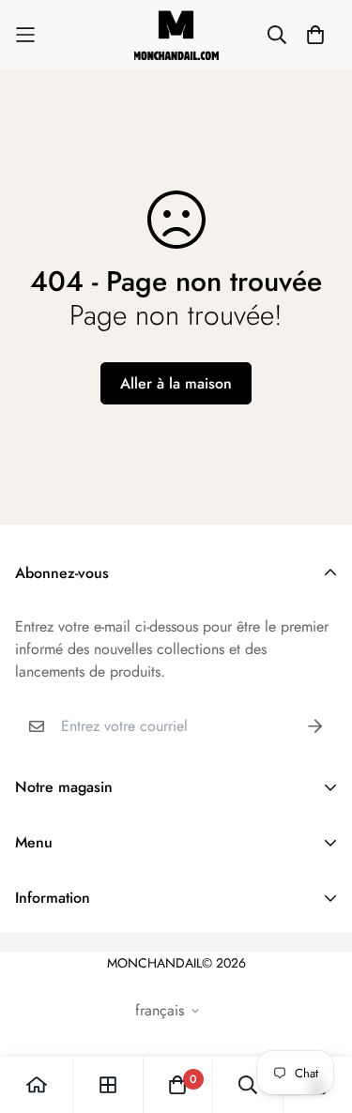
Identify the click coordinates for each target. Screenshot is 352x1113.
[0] (177, 1084)
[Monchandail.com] (176, 34)
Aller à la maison (176, 383)
